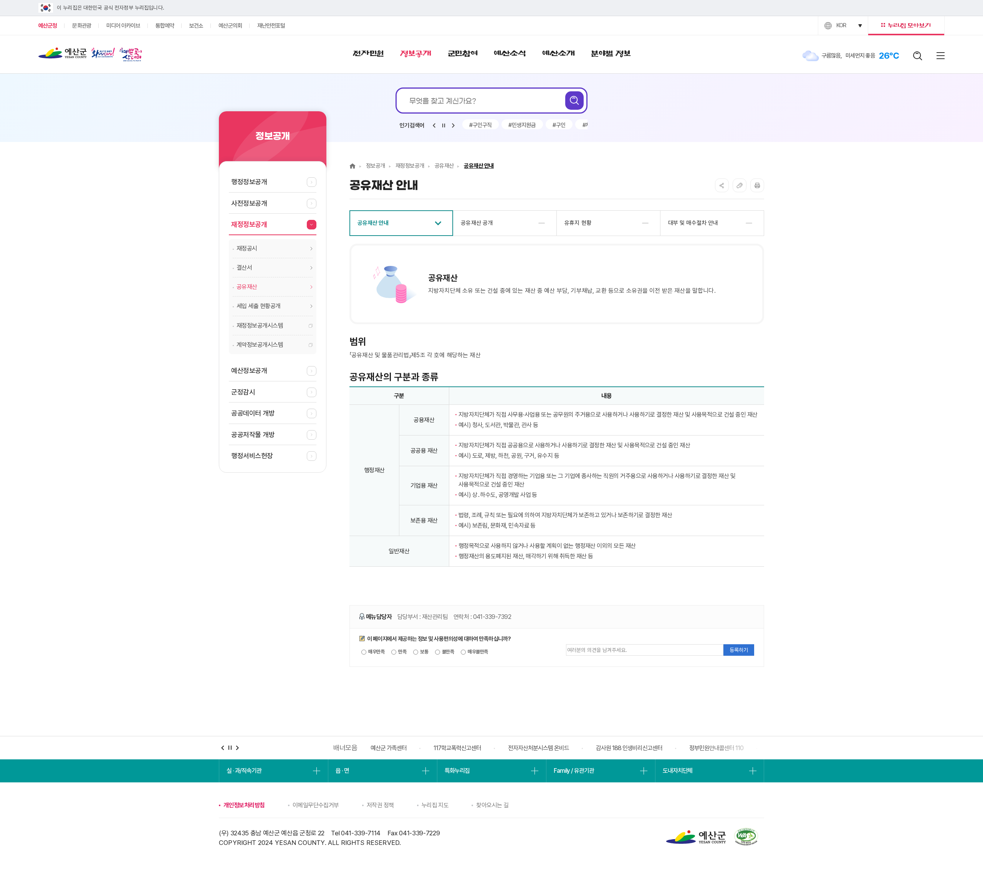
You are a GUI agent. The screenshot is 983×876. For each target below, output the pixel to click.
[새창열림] (102, 54)
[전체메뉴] (941, 55)
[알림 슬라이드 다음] (453, 125)
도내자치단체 (677, 770)
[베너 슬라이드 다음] (237, 747)
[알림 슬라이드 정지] (443, 125)
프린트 (757, 185)
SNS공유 (722, 185)
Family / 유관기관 (574, 770)
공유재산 (444, 165)
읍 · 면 (342, 770)
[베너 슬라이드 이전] (222, 747)
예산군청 (62, 55)
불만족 (447, 652)
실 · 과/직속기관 (244, 770)
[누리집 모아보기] (906, 25)
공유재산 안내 (478, 165)
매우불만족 (477, 652)
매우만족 (375, 652)
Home (352, 166)
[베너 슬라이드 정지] (229, 747)
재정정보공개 (410, 165)
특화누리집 (457, 770)
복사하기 (739, 185)
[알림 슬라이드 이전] (434, 125)
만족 (401, 652)
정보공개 (375, 165)
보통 (423, 652)
